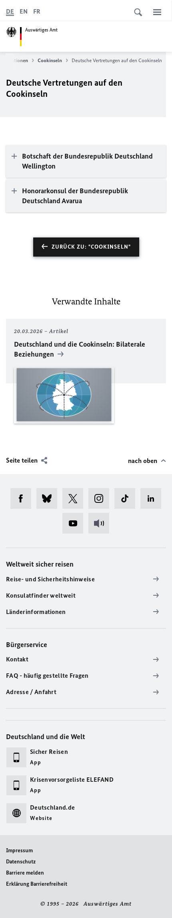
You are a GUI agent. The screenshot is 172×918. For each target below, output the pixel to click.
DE (10, 11)
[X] (75, 498)
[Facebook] (23, 498)
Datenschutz (21, 861)
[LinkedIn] (153, 498)
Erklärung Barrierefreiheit (36, 884)
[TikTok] (127, 498)
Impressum (19, 850)
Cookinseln (50, 60)
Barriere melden (25, 872)
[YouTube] (75, 523)
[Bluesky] (49, 498)
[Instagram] (101, 498)
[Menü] (157, 12)
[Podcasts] (101, 523)
